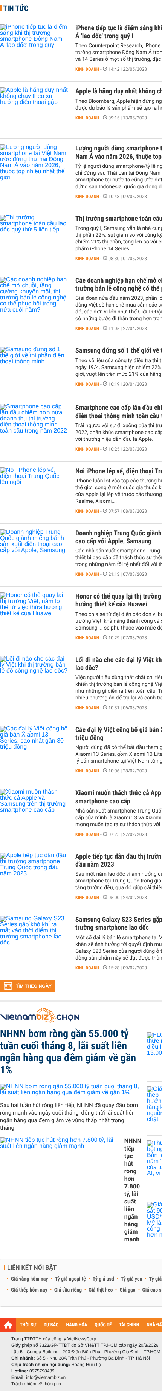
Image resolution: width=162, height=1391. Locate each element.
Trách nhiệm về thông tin (36, 1383)
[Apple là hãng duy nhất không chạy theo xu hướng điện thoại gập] (34, 110)
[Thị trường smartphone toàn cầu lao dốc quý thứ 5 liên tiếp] (34, 237)
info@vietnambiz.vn (46, 1377)
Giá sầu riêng (68, 1290)
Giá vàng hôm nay (29, 1279)
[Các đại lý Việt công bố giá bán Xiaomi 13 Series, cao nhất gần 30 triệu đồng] (34, 748)
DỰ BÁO (51, 1325)
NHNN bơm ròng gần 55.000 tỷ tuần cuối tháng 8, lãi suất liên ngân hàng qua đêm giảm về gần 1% (68, 1051)
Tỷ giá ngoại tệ (70, 1279)
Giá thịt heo (101, 1290)
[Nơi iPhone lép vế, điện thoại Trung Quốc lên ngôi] (34, 490)
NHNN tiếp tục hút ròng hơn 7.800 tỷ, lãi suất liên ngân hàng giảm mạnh (132, 1190)
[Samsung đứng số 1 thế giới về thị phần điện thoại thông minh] (34, 369)
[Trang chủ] (8, 1325)
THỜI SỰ (28, 1325)
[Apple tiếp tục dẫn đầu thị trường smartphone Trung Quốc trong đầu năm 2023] (34, 875)
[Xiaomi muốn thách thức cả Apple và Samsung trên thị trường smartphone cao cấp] (34, 811)
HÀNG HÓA (76, 1325)
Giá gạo (127, 1290)
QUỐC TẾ (103, 1325)
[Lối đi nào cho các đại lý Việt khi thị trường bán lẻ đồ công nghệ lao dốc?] (34, 678)
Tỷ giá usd (103, 1279)
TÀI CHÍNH (129, 1325)
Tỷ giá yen (131, 1279)
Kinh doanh (87, 69)
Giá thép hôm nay (29, 1290)
